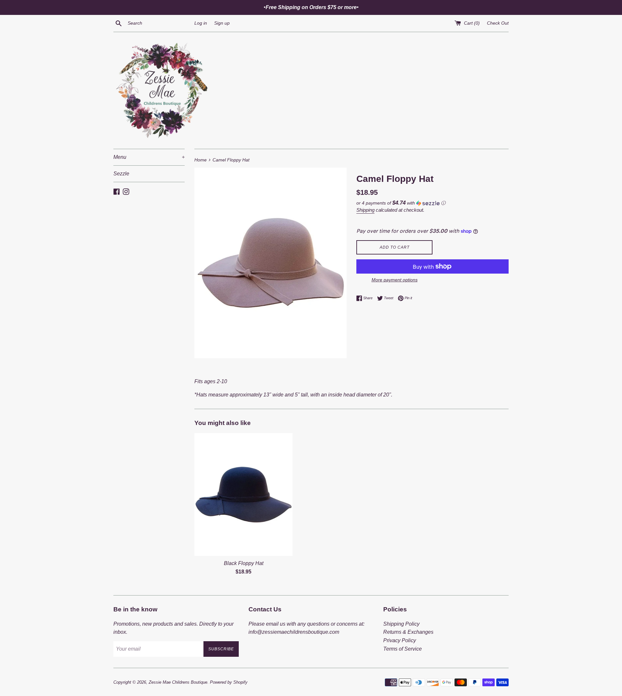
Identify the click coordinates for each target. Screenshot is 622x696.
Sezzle (121, 173)
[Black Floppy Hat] (243, 494)
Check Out (498, 23)
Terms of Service (402, 649)
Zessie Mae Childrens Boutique (178, 682)
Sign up (222, 23)
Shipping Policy (401, 624)
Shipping (365, 210)
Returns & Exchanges (408, 632)
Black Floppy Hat (243, 563)
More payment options (395, 279)
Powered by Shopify (229, 682)
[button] (432, 203)
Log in (200, 23)
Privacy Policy (399, 640)
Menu (149, 157)
